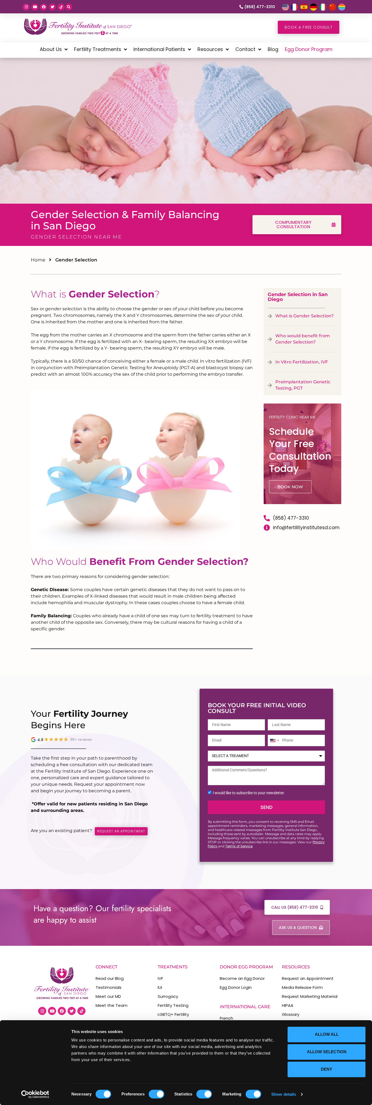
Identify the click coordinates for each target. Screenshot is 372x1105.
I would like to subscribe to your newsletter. (249, 793)
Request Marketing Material (309, 996)
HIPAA (287, 1005)
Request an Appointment (308, 978)
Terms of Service (238, 846)
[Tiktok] (61, 7)
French (226, 1018)
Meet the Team (111, 1005)
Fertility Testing (173, 1005)
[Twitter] (52, 7)
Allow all (327, 1034)
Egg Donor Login (236, 987)
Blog (273, 49)
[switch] (156, 1094)
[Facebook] (43, 7)
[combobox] (274, 740)
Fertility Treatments (97, 49)
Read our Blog (110, 978)
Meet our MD (108, 996)
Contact (245, 49)
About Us (51, 49)
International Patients (159, 49)
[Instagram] (26, 7)
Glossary (290, 1014)
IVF (160, 978)
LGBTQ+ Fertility (173, 1014)
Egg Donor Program (309, 49)
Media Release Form (302, 987)
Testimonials (108, 987)
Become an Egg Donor (242, 978)
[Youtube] (34, 7)
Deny (326, 1069)
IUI (160, 987)
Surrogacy (168, 996)
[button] (68, 7)
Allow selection (326, 1051)
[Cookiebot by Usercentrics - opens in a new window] (35, 1094)
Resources (210, 49)
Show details (283, 1094)
